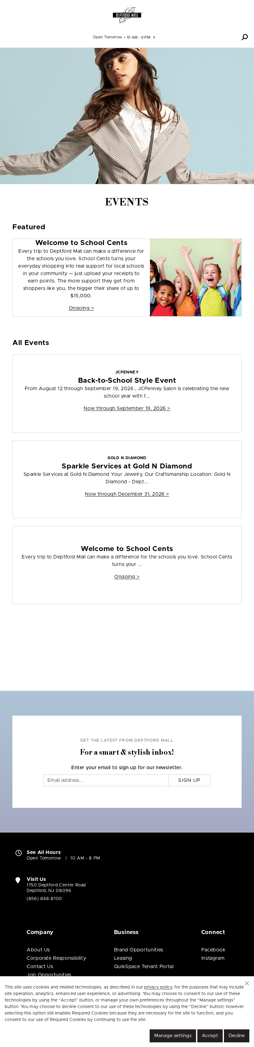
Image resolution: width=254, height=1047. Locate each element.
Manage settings (172, 1035)
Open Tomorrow (107, 37)
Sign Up (189, 780)
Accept (210, 1035)
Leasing (123, 958)
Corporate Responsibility (56, 958)
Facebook (213, 949)
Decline (237, 1035)
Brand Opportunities (138, 949)
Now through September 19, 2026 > (127, 408)
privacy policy (158, 987)
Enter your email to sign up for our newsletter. (127, 767)
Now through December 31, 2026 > (127, 494)
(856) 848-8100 (44, 899)
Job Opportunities (49, 974)
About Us (38, 949)
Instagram (213, 958)
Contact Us (40, 966)
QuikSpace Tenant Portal (144, 966)
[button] (245, 37)
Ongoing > (81, 308)
